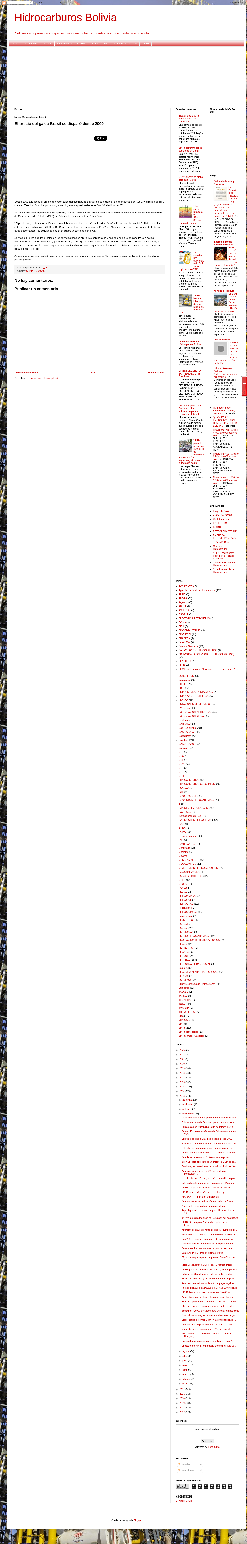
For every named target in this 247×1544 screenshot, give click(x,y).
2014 (182, 1091)
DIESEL (47, 43)
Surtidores (184, 987)
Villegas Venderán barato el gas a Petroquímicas (207, 1264)
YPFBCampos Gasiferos (192, 1035)
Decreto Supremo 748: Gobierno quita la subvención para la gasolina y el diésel (190, 409)
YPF (181, 1024)
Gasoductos (185, 736)
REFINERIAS (186, 947)
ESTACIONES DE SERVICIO (194, 704)
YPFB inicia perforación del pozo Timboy (203, 1192)
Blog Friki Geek (221, 511)
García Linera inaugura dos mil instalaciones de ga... (209, 1315)
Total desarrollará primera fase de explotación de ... (208, 1148)
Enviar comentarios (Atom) (44, 378)
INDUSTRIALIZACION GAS (193, 808)
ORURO (183, 884)
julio (184, 1356)
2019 (182, 1068)
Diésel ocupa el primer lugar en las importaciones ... (209, 1319)
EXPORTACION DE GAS (71, 43)
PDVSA (183, 892)
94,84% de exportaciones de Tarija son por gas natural (210, 1218)
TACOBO (183, 991)
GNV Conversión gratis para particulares (191, 178)
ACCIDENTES (186, 586)
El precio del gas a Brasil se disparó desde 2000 (207, 1138)
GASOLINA (31, 43)
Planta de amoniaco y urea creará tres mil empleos (208, 1278)
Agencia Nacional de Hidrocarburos (197, 590)
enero (185, 1383)
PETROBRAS (186, 904)
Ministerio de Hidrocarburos (220, 547)
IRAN (181, 824)
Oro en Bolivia (222, 339)
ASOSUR (184, 614)
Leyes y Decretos (188, 836)
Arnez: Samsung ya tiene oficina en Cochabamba (207, 1297)
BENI (181, 626)
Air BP (182, 594)
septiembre (188, 1113)
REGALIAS (185, 952)
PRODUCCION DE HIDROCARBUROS (199, 940)
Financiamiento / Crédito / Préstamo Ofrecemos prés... (226, 432)
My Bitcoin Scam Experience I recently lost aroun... (224, 410)
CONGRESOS (186, 676)
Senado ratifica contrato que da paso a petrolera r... (208, 1248)
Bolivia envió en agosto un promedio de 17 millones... (210, 1234)
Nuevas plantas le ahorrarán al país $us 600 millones (209, 1287)
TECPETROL (186, 1000)
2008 (182, 1407)
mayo (185, 1365)
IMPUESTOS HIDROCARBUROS (196, 800)
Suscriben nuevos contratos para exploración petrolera (210, 1310)
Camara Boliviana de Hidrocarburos (224, 564)
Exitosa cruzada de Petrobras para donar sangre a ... (209, 1122)
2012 (182, 1389)
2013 (182, 1096)
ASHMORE (185, 610)
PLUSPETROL (186, 920)
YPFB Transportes (188, 1031)
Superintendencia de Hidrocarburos (223, 571)
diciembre (187, 1100)
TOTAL (182, 1004)
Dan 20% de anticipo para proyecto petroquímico (207, 1239)
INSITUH (217, 527)
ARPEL (182, 606)
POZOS (183, 928)
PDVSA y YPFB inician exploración (200, 1196)
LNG (181, 840)
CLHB (182, 665)
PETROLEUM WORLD (225, 531)
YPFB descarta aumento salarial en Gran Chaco (207, 1292)
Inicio (92, 372)
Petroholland (185, 907)
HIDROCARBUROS (189, 780)
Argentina (184, 602)
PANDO (183, 888)
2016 (182, 1082)
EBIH (181, 688)
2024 (182, 1054)
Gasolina (183, 740)
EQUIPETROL (220, 523)
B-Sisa (182, 622)
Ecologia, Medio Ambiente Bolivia (223, 243)
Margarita (183, 852)
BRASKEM (184, 638)
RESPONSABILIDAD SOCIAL (194, 964)
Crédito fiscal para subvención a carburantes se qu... (209, 1152)
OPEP (182, 880)
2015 (182, 1086)
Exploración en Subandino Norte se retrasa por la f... (209, 1127)
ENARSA (183, 700)
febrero (186, 1379)
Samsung (184, 968)
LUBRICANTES (187, 844)
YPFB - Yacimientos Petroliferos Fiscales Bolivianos (224, 556)
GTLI (181, 776)
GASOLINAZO (186, 744)
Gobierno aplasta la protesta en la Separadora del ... (209, 1243)
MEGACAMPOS (187, 864)
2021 (182, 1059)
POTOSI (183, 924)
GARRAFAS (185, 724)
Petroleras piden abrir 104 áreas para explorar (205, 1157)
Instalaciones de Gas (190, 816)
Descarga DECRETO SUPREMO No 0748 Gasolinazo (190, 373)
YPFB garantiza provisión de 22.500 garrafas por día (209, 1269)
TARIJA (183, 996)
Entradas (185, 1464)
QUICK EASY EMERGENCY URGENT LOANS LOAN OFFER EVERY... (226, 421)
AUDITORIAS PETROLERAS (194, 618)
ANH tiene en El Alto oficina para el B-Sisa (190, 343)
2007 (182, 1412)
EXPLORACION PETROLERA (195, 712)
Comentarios (187, 1470)
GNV (181, 764)
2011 (182, 1393)
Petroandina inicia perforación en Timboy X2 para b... (209, 1201)
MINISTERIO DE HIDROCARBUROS (198, 868)
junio (185, 1360)
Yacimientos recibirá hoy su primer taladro (203, 1206)
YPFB (145, 43)
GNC (181, 756)
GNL (181, 760)
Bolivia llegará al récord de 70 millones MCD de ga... (209, 1161)
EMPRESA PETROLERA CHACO (224, 537)
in (179, 804)
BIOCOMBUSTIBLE (189, 630)
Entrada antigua (156, 372)
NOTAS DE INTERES (190, 876)
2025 (182, 1050)
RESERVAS (185, 960)
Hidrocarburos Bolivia (65, 17)
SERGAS (184, 976)
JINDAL (183, 828)
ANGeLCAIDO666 (222, 515)
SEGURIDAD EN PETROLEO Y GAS (198, 972)
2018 (182, 1073)
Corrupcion (184, 680)
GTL (181, 772)
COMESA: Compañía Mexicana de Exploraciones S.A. (207, 669)
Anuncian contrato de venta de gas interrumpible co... (210, 1230)
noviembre (188, 1104)
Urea (181, 1016)
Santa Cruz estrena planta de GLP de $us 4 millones (209, 1143)
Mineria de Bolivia (224, 290)
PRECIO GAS (38, 271)
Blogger (137, 1520)
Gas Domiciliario (187, 728)
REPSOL (183, 956)
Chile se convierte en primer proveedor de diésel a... (209, 1306)
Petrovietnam (186, 916)
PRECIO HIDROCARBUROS (194, 936)
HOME (15, 43)
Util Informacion (221, 519)
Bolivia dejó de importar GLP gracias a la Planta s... (209, 1183)
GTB (181, 768)
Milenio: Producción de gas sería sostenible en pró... (209, 1178)
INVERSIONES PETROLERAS (195, 820)
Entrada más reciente (26, 372)
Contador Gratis (184, 1500)
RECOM (183, 944)
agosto (186, 1351)
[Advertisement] (122, 77)
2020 (182, 1064)
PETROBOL (185, 900)
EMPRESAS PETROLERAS (194, 696)
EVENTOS (184, 708)
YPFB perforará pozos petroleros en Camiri (190, 149)
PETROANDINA (187, 896)
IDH (181, 792)
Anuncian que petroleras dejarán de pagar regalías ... (209, 1283)
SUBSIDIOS (185, 980)
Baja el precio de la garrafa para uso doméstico (189, 118)
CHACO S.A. (185, 661)
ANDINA (183, 598)
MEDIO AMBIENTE (189, 860)
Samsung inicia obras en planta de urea (202, 1252)
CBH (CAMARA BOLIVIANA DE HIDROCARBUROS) (206, 654)
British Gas (184, 642)
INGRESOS (185, 812)
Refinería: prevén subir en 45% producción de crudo (209, 1301)
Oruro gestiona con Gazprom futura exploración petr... (210, 1117)
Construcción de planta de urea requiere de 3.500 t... (209, 1324)
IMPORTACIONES (188, 796)
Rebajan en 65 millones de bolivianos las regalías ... (209, 1274)
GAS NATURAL (99, 43)
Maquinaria (184, 848)
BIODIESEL (185, 634)
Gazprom (183, 748)
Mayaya (183, 856)
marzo (186, 1374)
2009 (182, 1403)
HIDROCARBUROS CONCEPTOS (197, 784)
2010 (182, 1398)
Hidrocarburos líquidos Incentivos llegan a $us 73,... (209, 1341)
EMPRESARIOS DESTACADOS (196, 692)
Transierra (184, 1008)
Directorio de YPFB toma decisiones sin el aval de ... (209, 1345)
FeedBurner (214, 1447)
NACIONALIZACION (125, 43)
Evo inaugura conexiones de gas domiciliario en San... (210, 1166)
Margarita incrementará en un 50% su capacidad (207, 1329)
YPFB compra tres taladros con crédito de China (207, 1187)
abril (185, 1369)
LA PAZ (183, 832)
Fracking (183, 720)
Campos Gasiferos (188, 646)
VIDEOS (183, 1020)
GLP (28, 271)
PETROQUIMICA (188, 912)
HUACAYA (184, 788)
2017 (182, 1077)
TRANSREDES (221, 542)
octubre (186, 1109)
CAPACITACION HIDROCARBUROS (198, 650)
